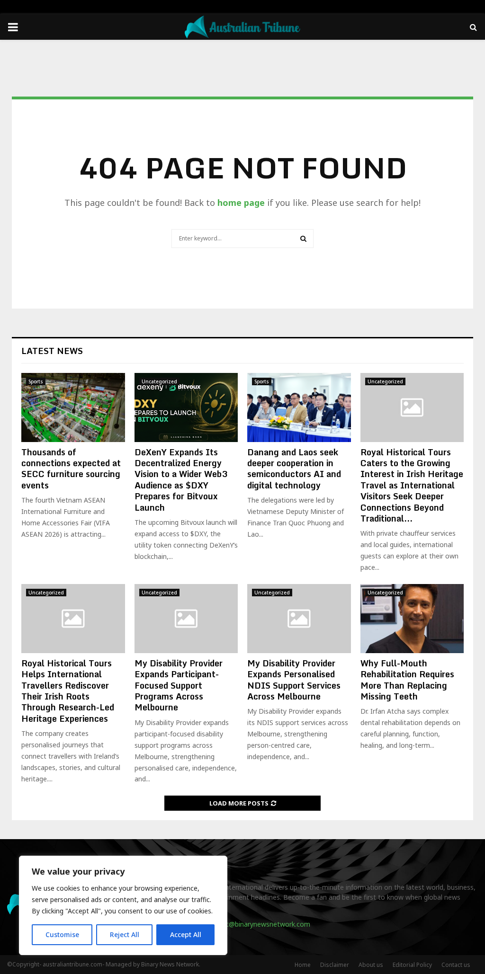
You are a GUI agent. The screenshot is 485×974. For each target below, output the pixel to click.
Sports (35, 381)
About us (371, 965)
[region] (123, 905)
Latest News (52, 351)
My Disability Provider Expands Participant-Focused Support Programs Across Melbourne (179, 685)
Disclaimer (334, 965)
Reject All (124, 934)
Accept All (185, 934)
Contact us (455, 965)
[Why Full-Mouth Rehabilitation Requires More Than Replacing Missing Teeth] (412, 618)
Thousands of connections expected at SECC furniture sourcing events (71, 468)
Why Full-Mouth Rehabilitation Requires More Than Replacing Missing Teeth (407, 679)
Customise (62, 934)
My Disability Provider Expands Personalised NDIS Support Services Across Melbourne (294, 679)
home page (241, 202)
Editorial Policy (412, 965)
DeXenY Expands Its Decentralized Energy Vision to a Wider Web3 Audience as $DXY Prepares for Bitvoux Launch (181, 479)
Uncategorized (159, 381)
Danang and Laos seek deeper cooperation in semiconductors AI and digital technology (294, 468)
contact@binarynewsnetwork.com (257, 924)
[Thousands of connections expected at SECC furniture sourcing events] (73, 407)
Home (303, 965)
